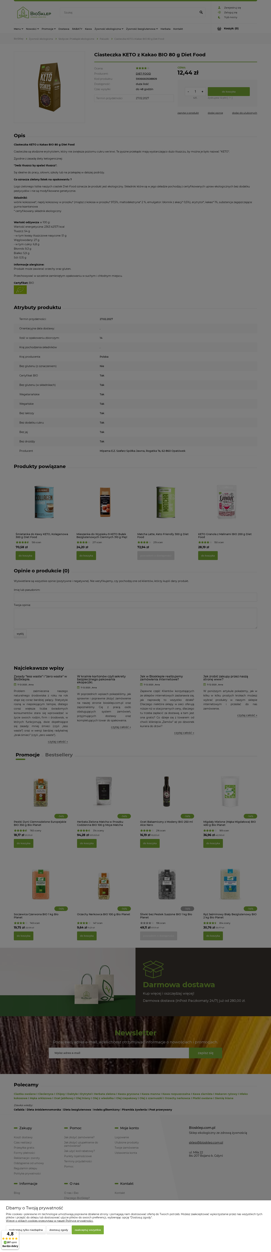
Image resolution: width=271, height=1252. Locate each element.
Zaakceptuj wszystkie (88, 1229)
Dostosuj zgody (58, 1229)
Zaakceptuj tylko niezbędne (26, 1229)
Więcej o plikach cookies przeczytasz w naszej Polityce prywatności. (49, 1220)
